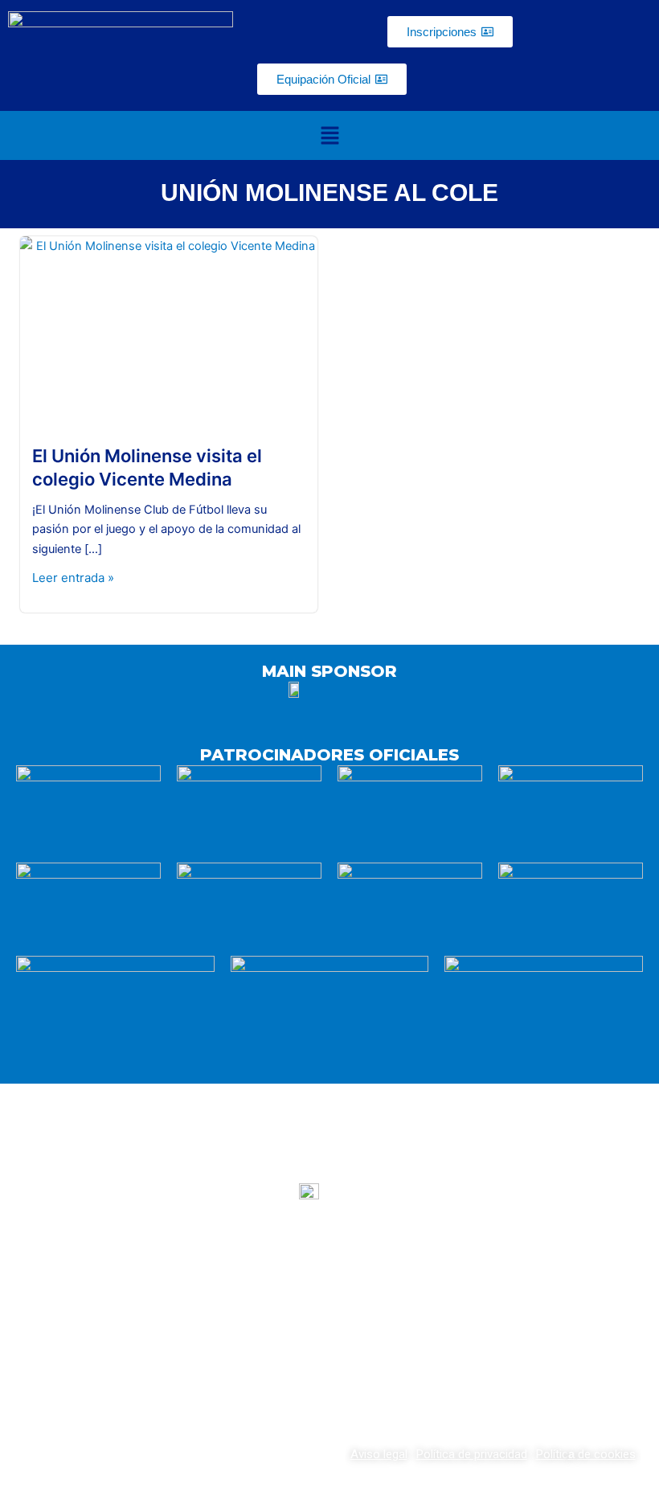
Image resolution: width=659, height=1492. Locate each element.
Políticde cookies (586, 1454)
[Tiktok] (393, 1356)
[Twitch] (329, 1356)
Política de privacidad (471, 1454)
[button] (329, 135)
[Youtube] (266, 1356)
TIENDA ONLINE (544, 1284)
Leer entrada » (73, 577)
